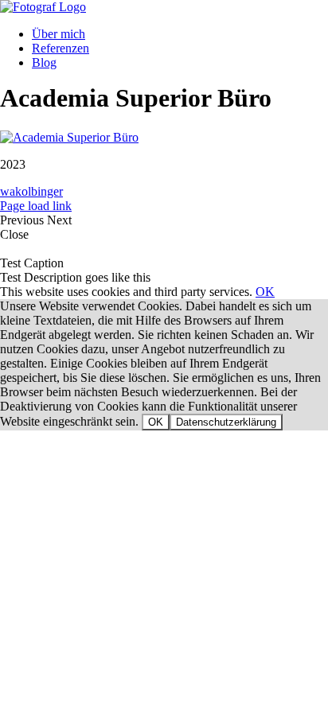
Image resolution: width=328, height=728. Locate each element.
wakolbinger (31, 191)
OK (265, 291)
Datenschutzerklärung (226, 422)
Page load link (36, 205)
